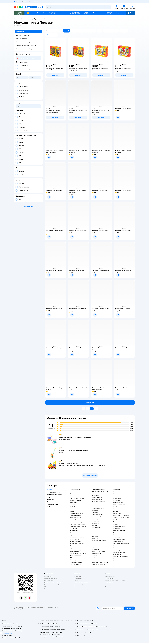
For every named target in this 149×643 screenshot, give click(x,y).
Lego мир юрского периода (99, 540)
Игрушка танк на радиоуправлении (79, 532)
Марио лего (95, 536)
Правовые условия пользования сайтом (47, 607)
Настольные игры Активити (120, 509)
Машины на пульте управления (78, 522)
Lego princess (116, 491)
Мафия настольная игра (119, 526)
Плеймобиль (73, 507)
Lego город (95, 519)
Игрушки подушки (118, 558)
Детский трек (73, 528)
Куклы (114, 535)
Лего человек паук (96, 504)
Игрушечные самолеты (76, 535)
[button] (130, 13)
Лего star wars (95, 521)
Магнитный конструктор (98, 534)
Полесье (72, 491)
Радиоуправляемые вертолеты (78, 526)
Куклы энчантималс (75, 489)
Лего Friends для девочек (98, 551)
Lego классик (116, 489)
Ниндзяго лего (95, 512)
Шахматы (115, 511)
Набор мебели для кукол (119, 548)
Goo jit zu (72, 504)
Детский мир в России (20, 609)
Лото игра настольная (119, 530)
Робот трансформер (75, 558)
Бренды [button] (49, 490)
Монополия (116, 528)
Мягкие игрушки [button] (52, 509)
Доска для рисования (118, 502)
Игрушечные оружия (75, 515)
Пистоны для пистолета (76, 513)
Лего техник (95, 525)
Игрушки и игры (25, 19)
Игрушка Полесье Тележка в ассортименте (75, 437)
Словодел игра (117, 513)
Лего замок (95, 555)
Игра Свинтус (117, 524)
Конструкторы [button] (51, 502)
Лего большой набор (97, 558)
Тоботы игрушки (74, 496)
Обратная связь (48, 587)
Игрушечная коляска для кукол (121, 543)
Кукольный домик (118, 537)
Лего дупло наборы (97, 527)
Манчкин (115, 496)
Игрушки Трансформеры (98, 506)
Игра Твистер (116, 507)
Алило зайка (73, 502)
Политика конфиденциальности (52, 582)
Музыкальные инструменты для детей (100, 492)
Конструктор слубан (97, 553)
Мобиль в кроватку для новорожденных (76, 550)
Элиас (114, 522)
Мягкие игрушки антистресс (120, 556)
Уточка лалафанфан (97, 499)
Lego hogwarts (95, 523)
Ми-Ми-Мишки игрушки (98, 501)
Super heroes (95, 529)
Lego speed (95, 547)
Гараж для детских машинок (77, 537)
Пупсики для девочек (119, 539)
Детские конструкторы (23, 35)
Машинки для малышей (76, 562)
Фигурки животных (97, 497)
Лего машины (95, 560)
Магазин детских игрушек (77, 543)
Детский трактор (74, 539)
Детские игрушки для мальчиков (78, 553)
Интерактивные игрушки (98, 489)
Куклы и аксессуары (22, 38)
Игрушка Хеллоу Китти (98, 508)
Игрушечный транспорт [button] (54, 494)
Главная (16, 19)
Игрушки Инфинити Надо (77, 498)
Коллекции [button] (50, 499)
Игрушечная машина (75, 517)
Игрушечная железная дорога (77, 524)
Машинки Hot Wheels (75, 520)
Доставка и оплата (49, 576)
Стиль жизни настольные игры (121, 517)
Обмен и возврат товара (50, 578)
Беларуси (36, 609)
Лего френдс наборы (97, 532)
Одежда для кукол (118, 541)
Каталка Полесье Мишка (68, 463)
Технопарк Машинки (75, 500)
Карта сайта (47, 589)
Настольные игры (118, 494)
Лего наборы (95, 510)
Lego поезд (95, 538)
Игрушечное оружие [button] (53, 492)
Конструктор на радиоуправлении (101, 562)
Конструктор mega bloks (98, 564)
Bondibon (72, 511)
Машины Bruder (74, 509)
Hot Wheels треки (75, 530)
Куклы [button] (49, 506)
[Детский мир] (28, 7)
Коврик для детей (96, 495)
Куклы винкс (116, 545)
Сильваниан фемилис (75, 494)
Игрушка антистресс (75, 555)
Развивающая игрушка (75, 545)
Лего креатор (95, 545)
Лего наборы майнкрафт (98, 516)
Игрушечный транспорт (23, 42)
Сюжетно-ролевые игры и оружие (26, 45)
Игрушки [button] (50, 497)
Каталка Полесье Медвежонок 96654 (73, 450)
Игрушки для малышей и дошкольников (28, 49)
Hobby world (116, 500)
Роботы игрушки (74, 560)
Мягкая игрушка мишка (119, 552)
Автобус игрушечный (75, 541)
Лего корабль (95, 549)
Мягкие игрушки (117, 550)
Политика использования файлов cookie (55, 585)
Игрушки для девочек (75, 548)
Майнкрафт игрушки (75, 564)
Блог (106, 585)
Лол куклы (116, 532)
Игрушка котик (117, 554)
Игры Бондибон (117, 520)
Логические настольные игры (121, 515)
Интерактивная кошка (119, 561)
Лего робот (95, 542)
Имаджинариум (117, 498)
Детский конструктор (97, 514)
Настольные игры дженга (119, 504)
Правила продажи (49, 580)
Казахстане (29, 609)
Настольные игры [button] (52, 504)
